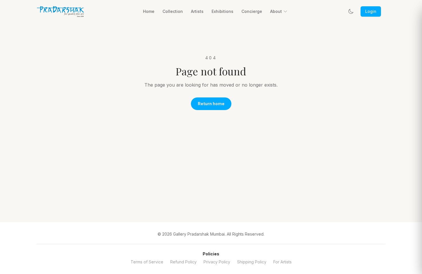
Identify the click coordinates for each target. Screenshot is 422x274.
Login (370, 11)
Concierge (251, 11)
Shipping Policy (251, 261)
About (276, 11)
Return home (211, 103)
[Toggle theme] (351, 11)
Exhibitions (222, 11)
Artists (197, 11)
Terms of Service (147, 261)
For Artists (282, 261)
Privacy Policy (217, 261)
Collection (172, 11)
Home (148, 11)
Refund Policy (183, 261)
